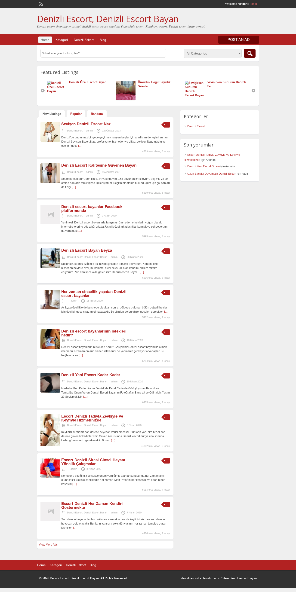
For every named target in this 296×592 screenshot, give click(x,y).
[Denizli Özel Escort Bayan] (58, 91)
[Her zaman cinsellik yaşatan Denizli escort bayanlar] (50, 308)
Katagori (62, 40)
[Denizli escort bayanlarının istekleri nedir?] (50, 348)
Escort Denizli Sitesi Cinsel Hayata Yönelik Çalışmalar (93, 462)
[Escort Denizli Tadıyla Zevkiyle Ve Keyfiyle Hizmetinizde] (50, 445)
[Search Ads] (250, 53)
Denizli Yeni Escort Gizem (203, 166)
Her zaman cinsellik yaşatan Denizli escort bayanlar (93, 294)
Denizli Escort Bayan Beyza (86, 250)
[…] (80, 145)
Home (45, 40)
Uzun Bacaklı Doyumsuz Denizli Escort (211, 173)
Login (253, 4)
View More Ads (48, 544)
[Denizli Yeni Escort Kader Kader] (50, 391)
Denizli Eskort (84, 40)
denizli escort (190, 578)
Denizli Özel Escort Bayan (87, 82)
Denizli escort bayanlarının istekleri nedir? (93, 333)
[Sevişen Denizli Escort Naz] (50, 140)
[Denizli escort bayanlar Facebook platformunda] (50, 223)
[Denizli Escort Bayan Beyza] (50, 267)
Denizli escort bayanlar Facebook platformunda (91, 208)
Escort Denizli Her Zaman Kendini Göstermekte (92, 505)
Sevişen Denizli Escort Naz (86, 124)
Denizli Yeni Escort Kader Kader (90, 375)
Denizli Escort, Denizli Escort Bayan (108, 19)
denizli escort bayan (243, 578)
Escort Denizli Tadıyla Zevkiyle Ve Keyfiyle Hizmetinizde (92, 418)
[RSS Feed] (41, 4)
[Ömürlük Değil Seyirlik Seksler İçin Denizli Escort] (127, 99)
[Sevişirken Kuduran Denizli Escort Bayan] (196, 95)
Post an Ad (239, 40)
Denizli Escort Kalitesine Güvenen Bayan (98, 165)
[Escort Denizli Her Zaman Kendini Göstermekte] (50, 520)
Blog (103, 40)
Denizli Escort (75, 130)
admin (89, 130)
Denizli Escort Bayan (95, 257)
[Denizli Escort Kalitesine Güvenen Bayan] (50, 182)
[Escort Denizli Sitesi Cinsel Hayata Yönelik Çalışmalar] (50, 476)
